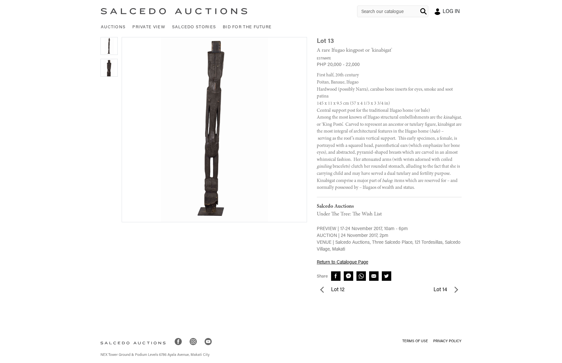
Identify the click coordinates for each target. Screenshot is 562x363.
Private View (148, 27)
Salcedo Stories (194, 27)
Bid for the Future (247, 27)
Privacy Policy (447, 341)
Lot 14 (441, 289)
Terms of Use (415, 341)
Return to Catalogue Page (342, 262)
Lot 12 (337, 289)
